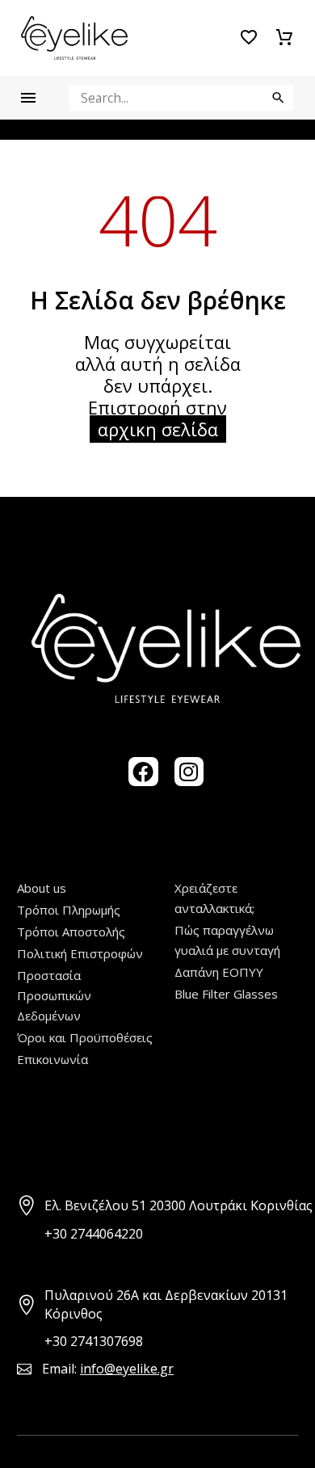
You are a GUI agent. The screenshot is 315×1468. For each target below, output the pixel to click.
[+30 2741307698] (27, 1341)
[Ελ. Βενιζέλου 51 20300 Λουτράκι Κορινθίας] (27, 1206)
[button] (278, 97)
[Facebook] (143, 771)
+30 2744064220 (93, 1234)
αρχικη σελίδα (158, 429)
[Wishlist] (248, 38)
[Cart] (284, 38)
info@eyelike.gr (127, 1369)
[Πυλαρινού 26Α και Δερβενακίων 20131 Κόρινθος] (27, 1305)
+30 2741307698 (93, 1341)
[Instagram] (189, 771)
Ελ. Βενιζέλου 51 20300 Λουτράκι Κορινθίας (178, 1205)
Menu (28, 98)
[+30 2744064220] (27, 1234)
